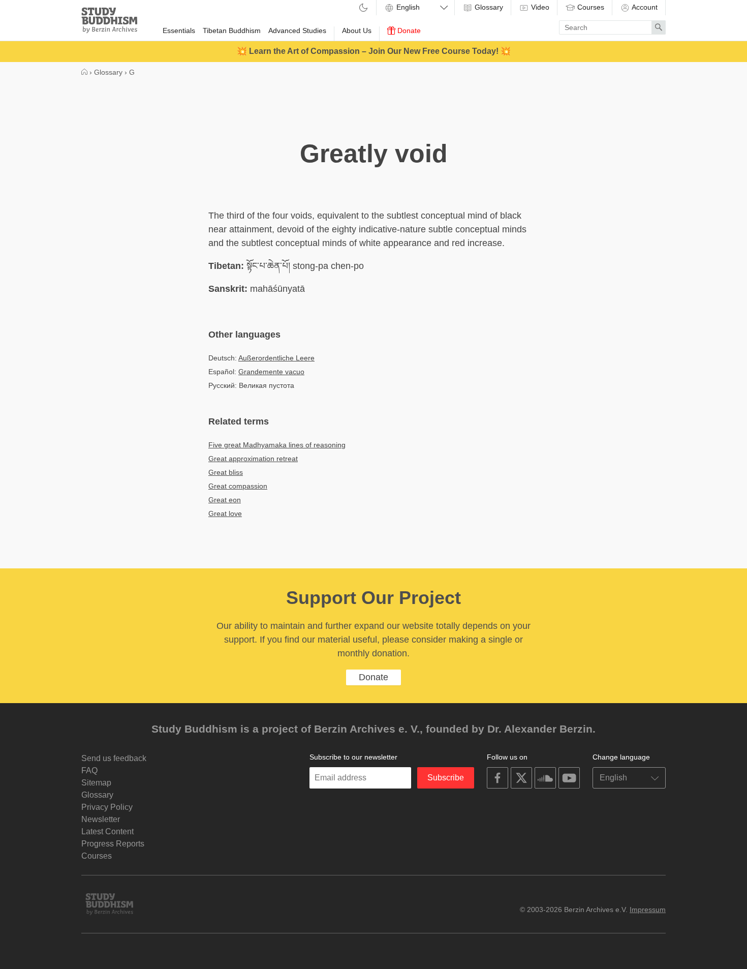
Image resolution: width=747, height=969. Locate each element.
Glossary (488, 7)
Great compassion (237, 486)
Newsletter (100, 819)
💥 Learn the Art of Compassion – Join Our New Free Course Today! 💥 (374, 51)
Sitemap (96, 782)
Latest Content (107, 831)
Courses (589, 7)
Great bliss (225, 472)
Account (644, 7)
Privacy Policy (107, 807)
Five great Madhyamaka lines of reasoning (277, 445)
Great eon (224, 500)
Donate (408, 30)
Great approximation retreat (253, 459)
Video (539, 7)
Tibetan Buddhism (232, 30)
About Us (356, 30)
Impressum (648, 909)
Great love (225, 513)
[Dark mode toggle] (363, 8)
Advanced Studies (297, 30)
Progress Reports (112, 843)
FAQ (89, 770)
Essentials (179, 30)
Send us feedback (113, 758)
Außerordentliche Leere (276, 358)
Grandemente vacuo (271, 372)
